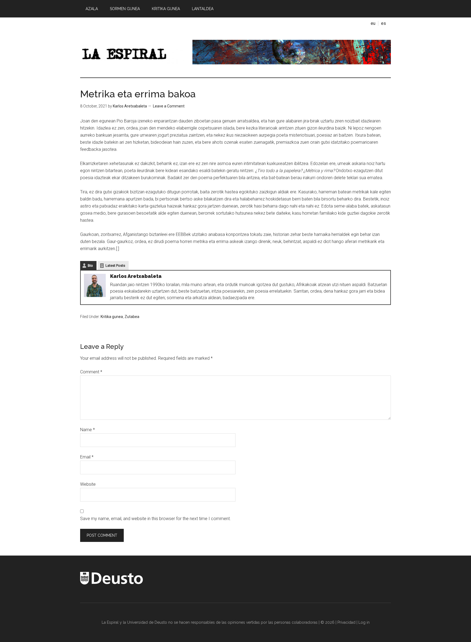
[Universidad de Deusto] (111, 583)
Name (87, 429)
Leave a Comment (169, 106)
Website (88, 484)
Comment (91, 371)
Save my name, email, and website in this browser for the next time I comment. (155, 518)
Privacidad (346, 622)
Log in (364, 622)
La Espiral (132, 52)
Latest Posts (115, 265)
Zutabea (132, 316)
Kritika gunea (112, 316)
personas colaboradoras (296, 622)
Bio (90, 265)
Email (86, 457)
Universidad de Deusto (147, 622)
